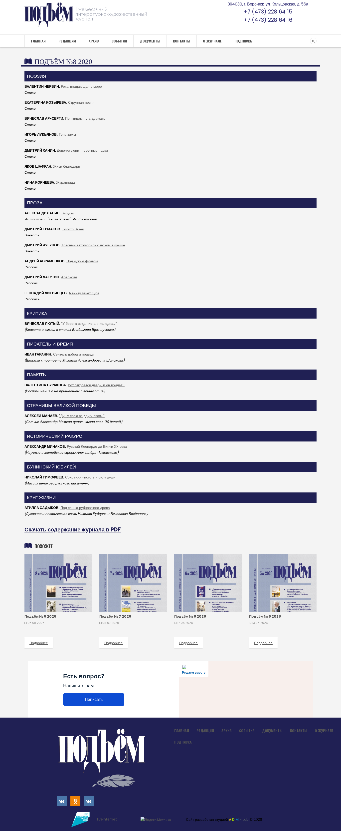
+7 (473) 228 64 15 (268, 11)
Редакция (67, 40)
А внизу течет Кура (84, 293)
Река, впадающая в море (81, 86)
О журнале (212, 40)
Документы (150, 40)
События (119, 40)
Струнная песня (81, 102)
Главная (38, 40)
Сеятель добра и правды (73, 354)
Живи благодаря (66, 166)
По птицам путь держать (85, 118)
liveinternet (107, 819)
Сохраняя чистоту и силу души (90, 477)
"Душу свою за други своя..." (82, 415)
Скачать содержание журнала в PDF (72, 529)
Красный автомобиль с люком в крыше (93, 245)
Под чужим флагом (82, 261)
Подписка (243, 40)
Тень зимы (67, 134)
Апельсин (69, 277)
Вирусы (67, 213)
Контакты (181, 40)
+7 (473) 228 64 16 (268, 20)
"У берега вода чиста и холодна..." (89, 323)
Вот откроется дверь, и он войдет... (96, 385)
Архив (94, 40)
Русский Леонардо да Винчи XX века (97, 446)
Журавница (65, 182)
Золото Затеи (73, 229)
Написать (94, 699)
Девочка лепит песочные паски (82, 150)
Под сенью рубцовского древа (85, 507)
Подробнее (38, 642)
